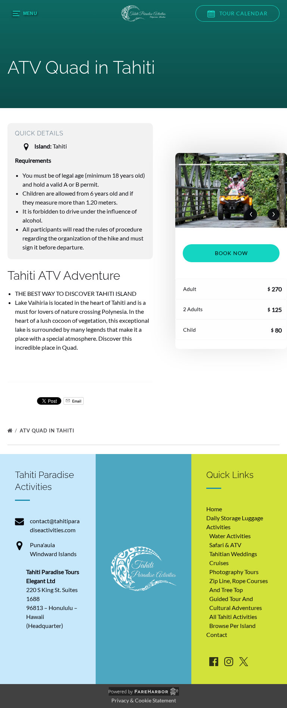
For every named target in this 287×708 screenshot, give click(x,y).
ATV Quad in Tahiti (48, 430)
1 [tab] (195, 164)
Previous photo (251, 214)
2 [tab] (231, 164)
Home (214, 508)
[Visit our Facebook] (213, 661)
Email (76, 401)
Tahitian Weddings (233, 553)
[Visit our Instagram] (228, 661)
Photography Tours (234, 571)
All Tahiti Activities (233, 616)
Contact (216, 634)
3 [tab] (267, 164)
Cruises (219, 562)
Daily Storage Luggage (234, 517)
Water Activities (230, 535)
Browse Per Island (232, 625)
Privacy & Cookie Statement (143, 700)
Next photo (274, 214)
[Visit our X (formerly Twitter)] (243, 661)
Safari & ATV (225, 544)
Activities (218, 526)
